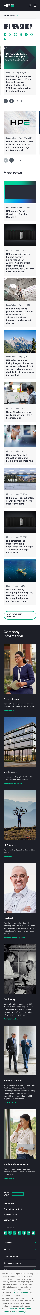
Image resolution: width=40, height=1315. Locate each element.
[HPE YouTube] (31, 34)
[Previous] (6, 101)
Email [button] (9, 1214)
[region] (20, 71)
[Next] (11, 160)
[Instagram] (14, 1233)
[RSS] (33, 1233)
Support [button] (7, 1249)
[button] (37, 1273)
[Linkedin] (5, 1233)
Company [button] (8, 1242)
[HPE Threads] (21, 34)
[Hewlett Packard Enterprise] (9, 5)
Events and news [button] (11, 1256)
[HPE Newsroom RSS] (5, 39)
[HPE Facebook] (26, 34)
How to (9, 1203)
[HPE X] (10, 34)
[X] (10, 1233)
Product (11, 1209)
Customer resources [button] (12, 1263)
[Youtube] (28, 1233)
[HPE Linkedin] (5, 34)
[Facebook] (24, 1233)
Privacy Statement (21, 1292)
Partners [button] (7, 1270)
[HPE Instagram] (15, 34)
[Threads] (19, 1233)
